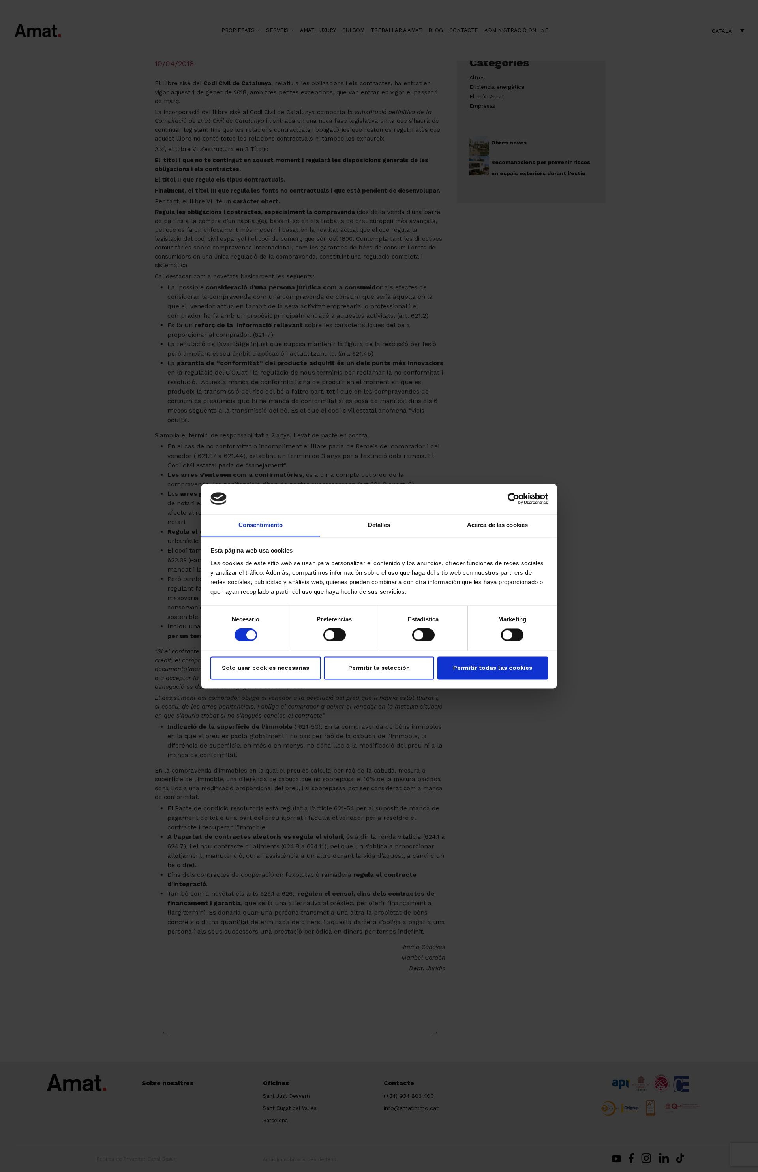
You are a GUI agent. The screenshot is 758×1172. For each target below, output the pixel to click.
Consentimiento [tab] (260, 524)
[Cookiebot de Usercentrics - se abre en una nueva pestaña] (513, 498)
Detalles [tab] (379, 524)
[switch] (334, 634)
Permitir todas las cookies (492, 667)
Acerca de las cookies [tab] (497, 524)
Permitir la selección (379, 667)
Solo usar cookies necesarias (265, 667)
